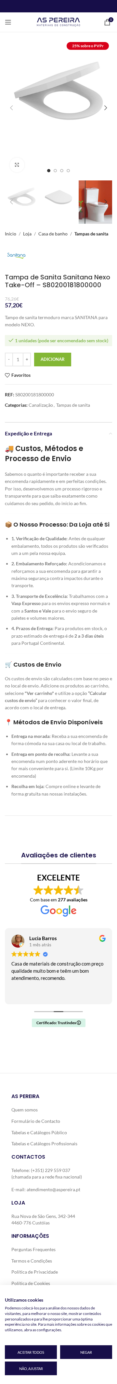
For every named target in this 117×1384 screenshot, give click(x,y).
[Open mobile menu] (8, 22)
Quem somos (24, 1109)
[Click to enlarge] (17, 165)
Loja (27, 233)
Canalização (41, 405)
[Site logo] (58, 21)
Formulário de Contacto (35, 1121)
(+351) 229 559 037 (50, 1170)
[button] (11, 107)
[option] (48, 170)
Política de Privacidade (34, 1272)
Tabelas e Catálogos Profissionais (44, 1143)
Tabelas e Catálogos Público (39, 1132)
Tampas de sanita (91, 233)
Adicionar (53, 359)
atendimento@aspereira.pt (53, 1189)
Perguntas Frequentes (33, 1249)
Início (10, 233)
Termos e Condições (31, 1260)
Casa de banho (53, 233)
